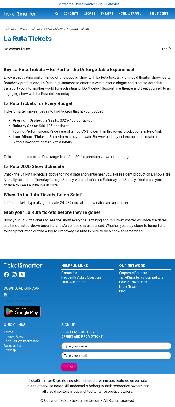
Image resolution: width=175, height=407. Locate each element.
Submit (69, 367)
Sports (89, 13)
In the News (127, 286)
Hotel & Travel (129, 13)
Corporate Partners (133, 273)
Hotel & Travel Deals (133, 282)
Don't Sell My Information (22, 341)
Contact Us (69, 273)
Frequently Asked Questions (81, 277)
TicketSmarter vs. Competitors (141, 277)
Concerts (71, 13)
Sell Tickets (158, 13)
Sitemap (10, 350)
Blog (122, 291)
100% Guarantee (73, 282)
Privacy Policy (13, 336)
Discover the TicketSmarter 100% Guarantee (88, 4)
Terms (8, 332)
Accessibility (12, 345)
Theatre (107, 13)
